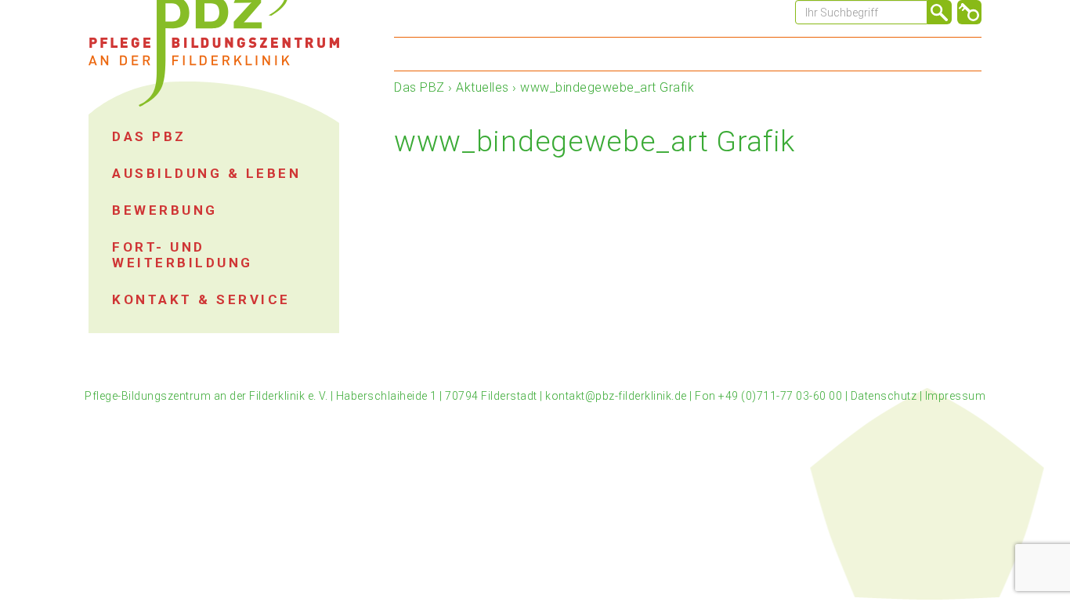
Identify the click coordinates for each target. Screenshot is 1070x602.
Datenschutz (884, 396)
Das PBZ (419, 87)
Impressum (955, 396)
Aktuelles (482, 87)
